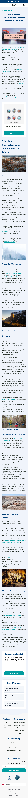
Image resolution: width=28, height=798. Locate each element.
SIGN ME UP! (14, 673)
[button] (24, 5)
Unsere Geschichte (19, 725)
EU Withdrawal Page (14, 795)
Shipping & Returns (14, 747)
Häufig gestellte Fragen (14, 750)
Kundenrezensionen (19, 722)
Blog (19, 733)
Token (6, 722)
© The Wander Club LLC (14, 789)
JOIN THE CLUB (14, 770)
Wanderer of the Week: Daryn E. (14, 696)
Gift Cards (7, 728)
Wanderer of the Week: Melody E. (12, 704)
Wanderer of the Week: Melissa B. (12, 689)
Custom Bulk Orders (20, 730)
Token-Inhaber (6, 725)
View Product (14, 133)
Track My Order (14, 745)
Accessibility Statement (14, 793)
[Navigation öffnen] (1, 4)
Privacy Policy (18, 791)
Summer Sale (13, 1)
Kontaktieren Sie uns (14, 753)
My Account (14, 742)
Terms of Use (9, 791)
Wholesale (20, 728)
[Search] (4, 5)
